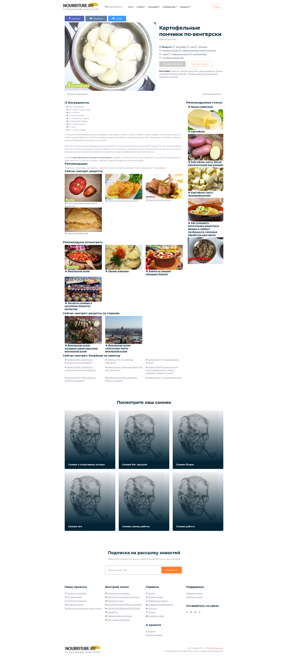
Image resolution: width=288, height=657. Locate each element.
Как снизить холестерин (118, 620)
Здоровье (153, 7)
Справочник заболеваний (160, 605)
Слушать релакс (74, 597)
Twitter (118, 18)
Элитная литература (76, 601)
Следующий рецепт (211, 94)
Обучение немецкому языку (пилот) (84, 608)
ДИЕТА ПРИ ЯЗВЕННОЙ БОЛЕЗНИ (123, 608)
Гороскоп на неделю (77, 593)
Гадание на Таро (156, 616)
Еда (130, 7)
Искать (151, 593)
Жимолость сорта (115, 601)
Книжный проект (75, 605)
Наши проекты (114, 7)
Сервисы (184, 7)
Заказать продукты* (172, 64)
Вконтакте (97, 18)
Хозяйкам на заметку (158, 601)
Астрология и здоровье (118, 593)
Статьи (140, 7)
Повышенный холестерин (119, 616)
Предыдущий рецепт (77, 94)
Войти (217, 7)
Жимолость (112, 612)
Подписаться (171, 570)
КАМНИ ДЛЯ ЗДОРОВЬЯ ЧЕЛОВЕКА (124, 605)
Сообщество (169, 7)
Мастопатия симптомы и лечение (123, 597)
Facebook (75, 18)
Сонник (152, 612)
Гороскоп (152, 608)
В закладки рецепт (200, 64)
